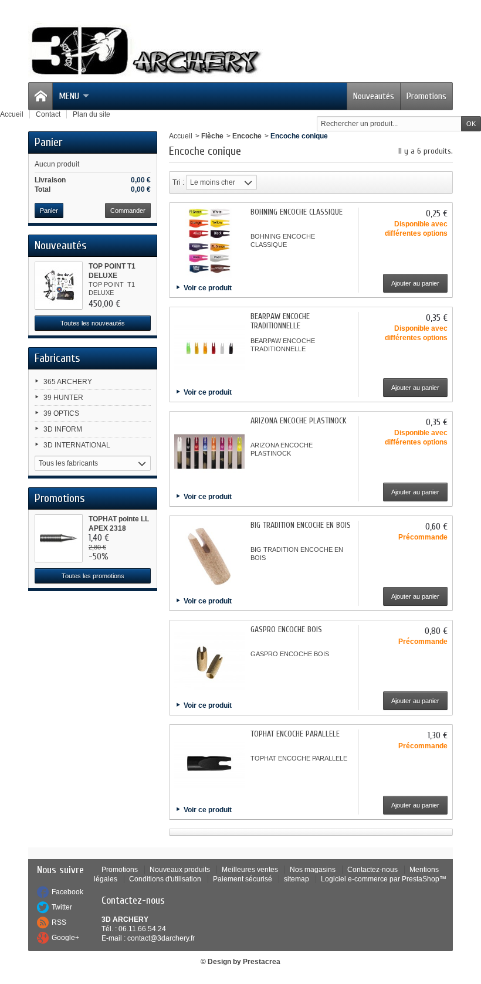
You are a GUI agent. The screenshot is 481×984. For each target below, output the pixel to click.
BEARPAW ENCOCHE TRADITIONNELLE (280, 321)
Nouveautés (373, 96)
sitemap (296, 879)
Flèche (212, 136)
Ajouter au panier (415, 283)
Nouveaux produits (180, 870)
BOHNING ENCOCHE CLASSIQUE (296, 212)
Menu (69, 96)
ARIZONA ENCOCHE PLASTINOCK (298, 421)
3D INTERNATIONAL (76, 445)
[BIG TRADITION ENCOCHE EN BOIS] (209, 556)
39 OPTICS (61, 413)
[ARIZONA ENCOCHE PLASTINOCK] (209, 451)
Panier (48, 142)
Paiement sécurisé (242, 879)
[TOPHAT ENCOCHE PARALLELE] (209, 764)
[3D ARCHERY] (145, 51)
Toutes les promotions (93, 575)
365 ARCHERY (67, 382)
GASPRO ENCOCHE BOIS (286, 629)
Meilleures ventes (250, 870)
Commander (127, 210)
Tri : (178, 182)
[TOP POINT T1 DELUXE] (59, 286)
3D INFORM (62, 429)
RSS (59, 922)
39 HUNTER (63, 397)
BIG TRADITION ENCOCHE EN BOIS (300, 525)
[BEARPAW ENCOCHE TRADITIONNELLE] (209, 347)
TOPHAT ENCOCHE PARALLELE (295, 734)
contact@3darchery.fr (161, 938)
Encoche (247, 136)
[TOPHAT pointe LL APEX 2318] (59, 538)
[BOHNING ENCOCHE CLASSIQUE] (209, 243)
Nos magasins (313, 870)
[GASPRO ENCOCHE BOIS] (209, 660)
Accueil (180, 136)
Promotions (426, 96)
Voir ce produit (208, 288)
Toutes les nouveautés (92, 323)
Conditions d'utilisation (165, 879)
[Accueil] (40, 96)
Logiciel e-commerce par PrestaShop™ (383, 879)
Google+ (65, 938)
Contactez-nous (372, 870)
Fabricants (57, 358)
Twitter (62, 907)
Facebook (67, 892)
